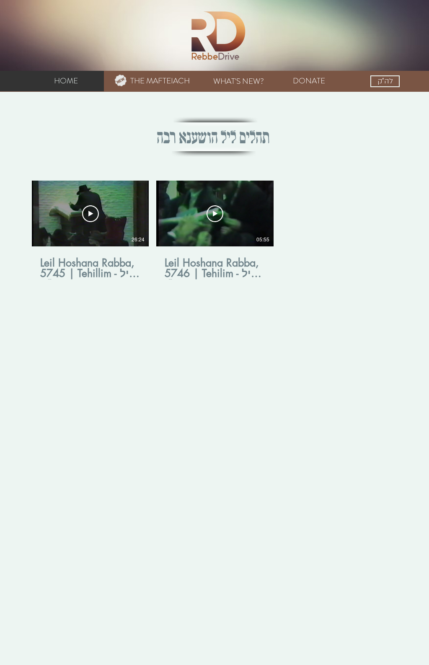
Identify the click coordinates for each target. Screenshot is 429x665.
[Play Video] (90, 213)
